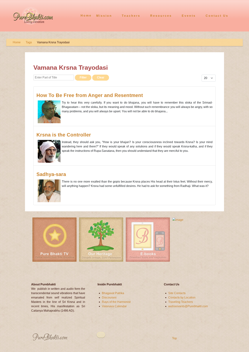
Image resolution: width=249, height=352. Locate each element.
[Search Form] (239, 15)
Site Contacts (177, 293)
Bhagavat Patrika (113, 293)
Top (174, 338)
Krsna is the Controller (63, 135)
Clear (100, 77)
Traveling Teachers (180, 301)
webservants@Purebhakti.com (188, 306)
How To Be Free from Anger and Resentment (89, 95)
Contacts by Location (181, 297)
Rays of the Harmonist (116, 301)
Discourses (109, 297)
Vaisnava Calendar (114, 306)
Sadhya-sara (51, 174)
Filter (83, 77)
